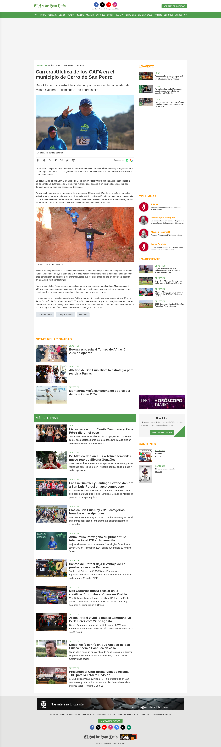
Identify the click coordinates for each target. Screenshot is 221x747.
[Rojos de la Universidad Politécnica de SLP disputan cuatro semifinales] (146, 269)
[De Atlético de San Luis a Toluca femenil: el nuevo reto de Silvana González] (51, 463)
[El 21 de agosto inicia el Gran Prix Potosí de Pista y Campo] (146, 304)
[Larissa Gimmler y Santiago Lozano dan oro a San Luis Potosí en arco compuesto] (51, 490)
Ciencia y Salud (145, 15)
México (62, 15)
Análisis (90, 15)
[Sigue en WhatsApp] (127, 160)
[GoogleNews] (116, 727)
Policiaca (52, 15)
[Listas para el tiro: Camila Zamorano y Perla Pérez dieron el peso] (51, 436)
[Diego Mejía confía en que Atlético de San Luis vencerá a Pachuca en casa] (51, 652)
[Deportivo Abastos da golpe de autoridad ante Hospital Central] (146, 281)
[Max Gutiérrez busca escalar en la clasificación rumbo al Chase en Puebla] (51, 598)
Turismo (158, 15)
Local (43, 15)
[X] (102, 4)
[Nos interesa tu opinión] (110, 704)
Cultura (119, 15)
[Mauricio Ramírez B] (144, 233)
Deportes (168, 15)
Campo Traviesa (65, 315)
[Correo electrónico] (61, 160)
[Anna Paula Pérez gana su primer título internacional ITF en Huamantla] (51, 544)
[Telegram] (55, 160)
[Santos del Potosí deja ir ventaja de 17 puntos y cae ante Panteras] (51, 571)
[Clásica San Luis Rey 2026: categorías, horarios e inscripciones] (51, 517)
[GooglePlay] (129, 727)
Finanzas (80, 15)
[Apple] (122, 727)
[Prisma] (144, 207)
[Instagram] (114, 4)
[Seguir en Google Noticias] (132, 160)
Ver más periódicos (174, 6)
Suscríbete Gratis (162, 432)
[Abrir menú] (35, 15)
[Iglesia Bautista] (144, 247)
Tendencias (130, 15)
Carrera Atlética (45, 315)
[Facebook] (96, 4)
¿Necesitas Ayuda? (110, 721)
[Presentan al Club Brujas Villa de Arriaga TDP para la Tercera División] (51, 679)
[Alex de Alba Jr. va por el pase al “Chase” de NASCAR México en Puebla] (146, 292)
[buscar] (185, 15)
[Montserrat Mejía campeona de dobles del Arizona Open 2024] (51, 394)
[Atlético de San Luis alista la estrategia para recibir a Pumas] (51, 374)
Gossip (110, 15)
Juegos (178, 15)
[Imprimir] (74, 160)
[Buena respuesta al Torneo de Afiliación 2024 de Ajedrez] (51, 353)
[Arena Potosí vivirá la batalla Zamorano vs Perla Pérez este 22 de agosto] (51, 625)
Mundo (71, 15)
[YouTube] (108, 4)
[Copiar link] (67, 160)
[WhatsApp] (50, 160)
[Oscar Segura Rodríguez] (144, 220)
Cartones (100, 15)
